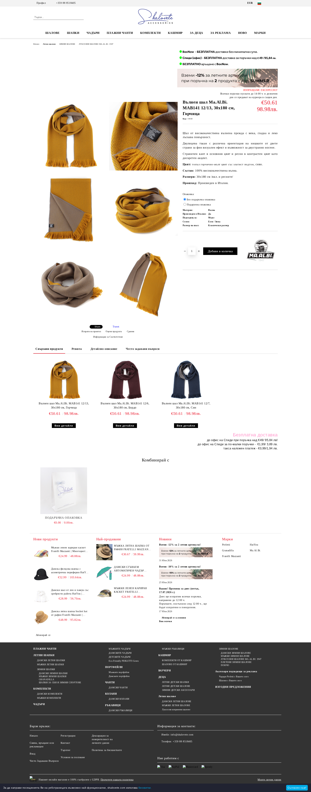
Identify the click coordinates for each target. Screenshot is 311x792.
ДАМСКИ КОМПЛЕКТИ (49, 694)
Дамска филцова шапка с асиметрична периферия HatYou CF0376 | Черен (70, 570)
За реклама (220, 32)
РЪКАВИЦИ (113, 705)
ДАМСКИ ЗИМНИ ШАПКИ (53, 673)
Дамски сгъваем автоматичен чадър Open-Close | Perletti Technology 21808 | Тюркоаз (130, 569)
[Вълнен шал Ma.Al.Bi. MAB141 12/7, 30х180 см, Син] (186, 380)
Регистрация (68, 735)
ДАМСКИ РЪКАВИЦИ (120, 710)
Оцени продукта (114, 331)
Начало (36, 44)
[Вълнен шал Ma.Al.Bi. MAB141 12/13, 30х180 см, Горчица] (70, 136)
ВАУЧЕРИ (164, 670)
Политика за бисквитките (107, 750)
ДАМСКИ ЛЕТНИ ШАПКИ (51, 660)
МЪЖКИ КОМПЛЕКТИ (49, 698)
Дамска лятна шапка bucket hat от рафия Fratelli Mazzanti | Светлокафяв (69, 613)
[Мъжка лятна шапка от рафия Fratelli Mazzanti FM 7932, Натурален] (104, 552)
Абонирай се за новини (174, 617)
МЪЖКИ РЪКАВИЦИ (173, 649)
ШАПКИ (73, 32)
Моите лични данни (269, 779)
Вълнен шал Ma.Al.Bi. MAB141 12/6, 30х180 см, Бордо (125, 405)
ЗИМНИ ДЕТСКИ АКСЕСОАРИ (178, 690)
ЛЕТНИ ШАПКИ (43, 655)
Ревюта (77, 348)
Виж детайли (64, 425)
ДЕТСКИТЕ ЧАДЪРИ (119, 657)
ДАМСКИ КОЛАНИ (119, 699)
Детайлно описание (104, 348)
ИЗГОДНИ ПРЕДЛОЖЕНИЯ (233, 687)
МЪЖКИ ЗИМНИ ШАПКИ (52, 676)
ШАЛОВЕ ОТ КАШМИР (174, 664)
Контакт (65, 743)
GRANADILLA (46, 679)
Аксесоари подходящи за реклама (236, 671)
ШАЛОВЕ (52, 32)
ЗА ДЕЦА (196, 32)
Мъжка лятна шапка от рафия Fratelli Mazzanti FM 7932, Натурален (132, 547)
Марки (260, 32)
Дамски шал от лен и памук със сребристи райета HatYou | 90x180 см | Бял (70, 592)
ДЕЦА (162, 677)
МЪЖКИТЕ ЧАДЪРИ (119, 649)
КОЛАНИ (111, 693)
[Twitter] (276, 3)
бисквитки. (145, 787)
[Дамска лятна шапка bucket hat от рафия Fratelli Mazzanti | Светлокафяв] (41, 618)
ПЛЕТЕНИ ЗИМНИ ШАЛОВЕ (236, 662)
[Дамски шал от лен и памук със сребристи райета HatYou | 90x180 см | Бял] (41, 596)
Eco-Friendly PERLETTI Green (124, 661)
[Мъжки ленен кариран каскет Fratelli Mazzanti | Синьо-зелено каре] (104, 595)
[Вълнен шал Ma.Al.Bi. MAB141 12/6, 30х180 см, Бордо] (125, 380)
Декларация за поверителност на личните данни (102, 739)
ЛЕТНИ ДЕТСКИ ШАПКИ (175, 682)
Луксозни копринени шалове (176, 709)
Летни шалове (49, 44)
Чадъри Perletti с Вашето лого (234, 676)
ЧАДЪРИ (93, 32)
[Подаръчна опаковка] (63, 490)
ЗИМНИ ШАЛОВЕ (67, 44)
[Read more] (186, 552)
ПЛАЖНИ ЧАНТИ (120, 32)
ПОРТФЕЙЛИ (114, 667)
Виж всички (165, 621)
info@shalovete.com (182, 734)
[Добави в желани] (189, 237)
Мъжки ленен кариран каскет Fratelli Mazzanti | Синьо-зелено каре (132, 590)
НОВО (242, 32)
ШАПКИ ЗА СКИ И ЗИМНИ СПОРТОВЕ (60, 682)
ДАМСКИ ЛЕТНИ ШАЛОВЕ (176, 701)
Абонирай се (43, 635)
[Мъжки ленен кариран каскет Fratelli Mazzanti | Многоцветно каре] (41, 554)
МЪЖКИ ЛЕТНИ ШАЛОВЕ (176, 705)
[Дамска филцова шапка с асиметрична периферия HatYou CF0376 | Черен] (41, 575)
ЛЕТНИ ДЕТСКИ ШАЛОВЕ (176, 686)
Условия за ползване (73, 757)
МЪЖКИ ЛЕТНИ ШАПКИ (50, 664)
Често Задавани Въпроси (44, 761)
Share (97, 327)
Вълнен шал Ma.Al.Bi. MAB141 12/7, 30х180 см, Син (186, 405)
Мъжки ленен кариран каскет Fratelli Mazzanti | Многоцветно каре (69, 549)
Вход (32, 753)
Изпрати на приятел (91, 331)
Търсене (65, 750)
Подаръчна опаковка (63, 517)
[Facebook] (270, 3)
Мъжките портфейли (119, 672)
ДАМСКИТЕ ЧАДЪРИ (120, 653)
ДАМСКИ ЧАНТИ (118, 687)
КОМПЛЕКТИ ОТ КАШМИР (177, 660)
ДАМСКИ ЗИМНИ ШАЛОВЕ (236, 653)
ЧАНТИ (110, 682)
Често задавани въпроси (142, 348)
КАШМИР (175, 32)
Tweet (116, 326)
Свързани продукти (49, 348)
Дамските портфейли (119, 676)
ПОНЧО (225, 665)
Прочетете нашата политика (117, 779)
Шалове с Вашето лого (230, 680)
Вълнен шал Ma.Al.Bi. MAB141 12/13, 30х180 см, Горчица (64, 405)
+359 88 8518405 (66, 3)
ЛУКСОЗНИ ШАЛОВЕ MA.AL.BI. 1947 (96, 44)
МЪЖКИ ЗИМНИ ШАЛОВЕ (235, 656)
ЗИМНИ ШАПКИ (46, 669)
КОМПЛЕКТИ (150, 32)
